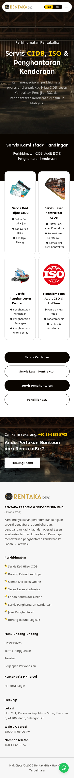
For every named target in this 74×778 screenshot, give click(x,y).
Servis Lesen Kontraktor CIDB (54, 212)
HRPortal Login (15, 686)
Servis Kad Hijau (37, 357)
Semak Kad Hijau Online (24, 582)
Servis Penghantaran (37, 385)
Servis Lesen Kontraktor (37, 371)
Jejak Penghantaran (21, 612)
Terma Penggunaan (18, 651)
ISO (55, 53)
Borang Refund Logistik (24, 620)
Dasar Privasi (13, 643)
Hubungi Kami (22, 463)
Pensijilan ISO (37, 400)
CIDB (36, 53)
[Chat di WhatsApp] (64, 768)
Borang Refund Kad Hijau (25, 574)
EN (57, 7)
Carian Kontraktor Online (25, 597)
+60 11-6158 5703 (52, 434)
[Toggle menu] (66, 7)
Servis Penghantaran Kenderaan (20, 298)
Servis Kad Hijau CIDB (23, 566)
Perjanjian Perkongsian (20, 666)
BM (49, 7)
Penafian (10, 658)
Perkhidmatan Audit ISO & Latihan (54, 298)
